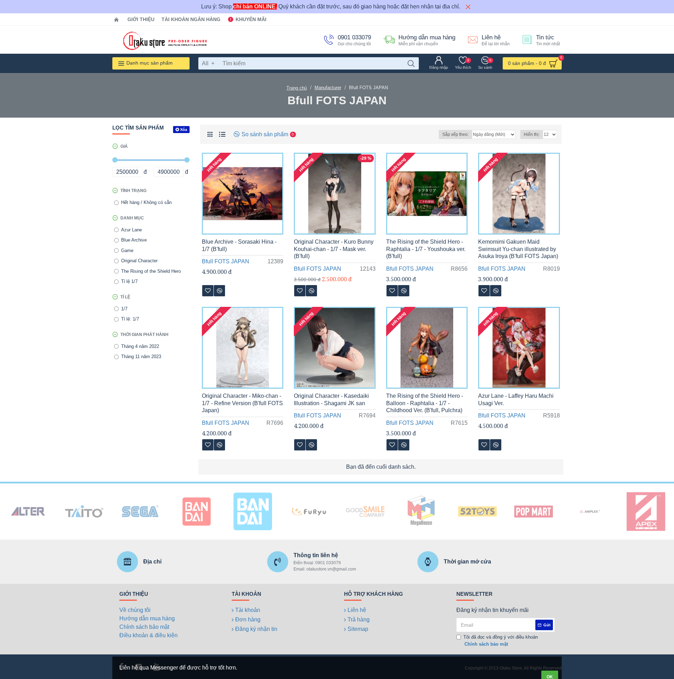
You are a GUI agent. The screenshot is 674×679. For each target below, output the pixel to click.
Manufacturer (328, 87)
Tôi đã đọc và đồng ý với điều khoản (500, 640)
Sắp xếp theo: (455, 134)
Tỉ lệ (125, 297)
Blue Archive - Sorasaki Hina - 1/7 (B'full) (239, 245)
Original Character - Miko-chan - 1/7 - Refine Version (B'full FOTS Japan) (242, 403)
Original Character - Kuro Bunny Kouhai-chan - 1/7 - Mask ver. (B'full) (334, 249)
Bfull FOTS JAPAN (225, 261)
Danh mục (132, 218)
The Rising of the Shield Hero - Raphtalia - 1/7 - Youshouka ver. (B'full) (425, 249)
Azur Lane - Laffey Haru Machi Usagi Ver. (516, 399)
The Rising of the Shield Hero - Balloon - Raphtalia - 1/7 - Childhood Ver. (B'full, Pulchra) (424, 403)
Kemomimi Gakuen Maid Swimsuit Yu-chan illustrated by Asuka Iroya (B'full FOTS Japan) (518, 249)
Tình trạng (133, 190)
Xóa (183, 129)
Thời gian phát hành (144, 334)
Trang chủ (296, 88)
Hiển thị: (532, 134)
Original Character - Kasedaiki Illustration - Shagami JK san (331, 399)
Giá (124, 146)
